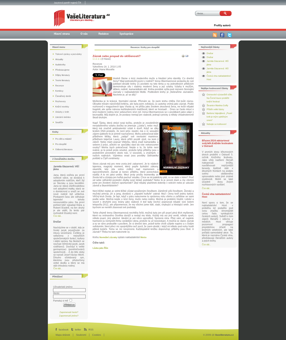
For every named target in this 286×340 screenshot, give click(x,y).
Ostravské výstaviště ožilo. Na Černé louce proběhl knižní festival (219, 98)
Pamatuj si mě (60, 300)
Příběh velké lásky (215, 109)
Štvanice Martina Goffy (217, 105)
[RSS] (215, 36)
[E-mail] (186, 57)
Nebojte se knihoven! (216, 124)
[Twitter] (229, 36)
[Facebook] (222, 36)
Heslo (56, 293)
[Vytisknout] (183, 57)
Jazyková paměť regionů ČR (67, 3)
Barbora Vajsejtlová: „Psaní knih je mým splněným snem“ (219, 116)
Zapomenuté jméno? (68, 316)
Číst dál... (206, 188)
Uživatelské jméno (63, 287)
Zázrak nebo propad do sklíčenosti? (117, 56)
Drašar (210, 53)
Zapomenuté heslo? (69, 312)
